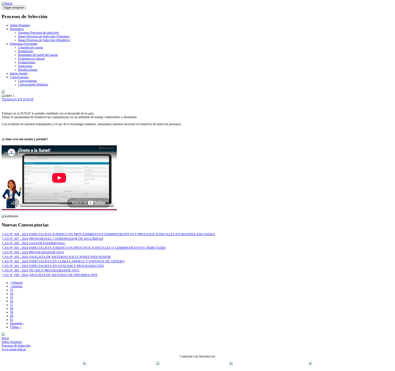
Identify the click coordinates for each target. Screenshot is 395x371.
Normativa (17, 29)
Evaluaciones (26, 62)
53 (11, 290)
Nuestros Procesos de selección (38, 32)
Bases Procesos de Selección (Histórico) (44, 40)
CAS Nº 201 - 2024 (15, 266)
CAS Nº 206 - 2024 (15, 243)
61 (11, 319)
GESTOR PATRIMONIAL (47, 243)
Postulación (25, 51)
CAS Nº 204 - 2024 (15, 252)
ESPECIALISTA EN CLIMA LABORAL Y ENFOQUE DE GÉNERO (76, 261)
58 (11, 308)
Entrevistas (25, 66)
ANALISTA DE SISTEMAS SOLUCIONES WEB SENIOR (70, 257)
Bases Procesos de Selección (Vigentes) (44, 36)
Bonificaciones (27, 69)
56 (11, 301)
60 (11, 316)
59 (11, 312)
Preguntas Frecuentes (23, 44)
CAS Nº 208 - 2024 (15, 234)
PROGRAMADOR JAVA (46, 252)
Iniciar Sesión (19, 73)
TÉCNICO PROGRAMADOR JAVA (54, 270)
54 (11, 293)
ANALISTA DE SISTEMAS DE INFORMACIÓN (63, 275)
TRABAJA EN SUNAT (18, 99)
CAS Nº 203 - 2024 (15, 257)
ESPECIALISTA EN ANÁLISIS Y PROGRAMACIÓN (66, 266)
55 (11, 297)
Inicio (5, 338)
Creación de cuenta (30, 47)
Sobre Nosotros (20, 25)
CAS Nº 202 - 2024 (15, 261)
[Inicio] (7, 3)
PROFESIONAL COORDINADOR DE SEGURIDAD (66, 238)
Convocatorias (19, 77)
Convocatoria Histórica (33, 84)
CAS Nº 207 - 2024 (15, 238)
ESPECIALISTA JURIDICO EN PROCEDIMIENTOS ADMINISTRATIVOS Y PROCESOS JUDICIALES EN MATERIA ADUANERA (122, 234)
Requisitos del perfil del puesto (38, 55)
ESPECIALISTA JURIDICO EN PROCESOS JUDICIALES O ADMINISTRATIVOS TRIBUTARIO (97, 248)
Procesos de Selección (16, 345)
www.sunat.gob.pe (14, 349)
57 (11, 305)
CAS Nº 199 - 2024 (15, 275)
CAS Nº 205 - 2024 (15, 248)
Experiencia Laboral (31, 58)
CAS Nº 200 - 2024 (15, 270)
